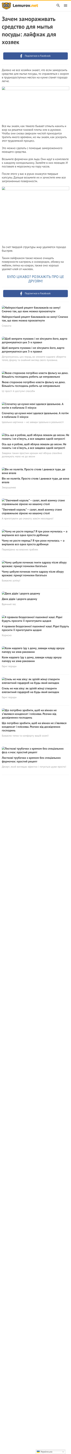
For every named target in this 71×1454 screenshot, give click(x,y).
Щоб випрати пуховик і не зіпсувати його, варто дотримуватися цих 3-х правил (33, 349)
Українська (46, 1451)
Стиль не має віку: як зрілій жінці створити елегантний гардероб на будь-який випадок (30, 690)
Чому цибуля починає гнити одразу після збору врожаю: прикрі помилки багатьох (33, 573)
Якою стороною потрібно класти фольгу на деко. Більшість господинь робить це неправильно (33, 384)
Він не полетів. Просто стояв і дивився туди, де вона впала (35, 480)
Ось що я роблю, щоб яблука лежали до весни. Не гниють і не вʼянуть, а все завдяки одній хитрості (34, 446)
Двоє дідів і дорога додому (19, 599)
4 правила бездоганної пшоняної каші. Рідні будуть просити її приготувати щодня (35, 628)
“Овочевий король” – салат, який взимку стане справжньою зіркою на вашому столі (32, 511)
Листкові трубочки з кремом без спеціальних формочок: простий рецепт (31, 759)
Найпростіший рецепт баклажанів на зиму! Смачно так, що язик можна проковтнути (35, 318)
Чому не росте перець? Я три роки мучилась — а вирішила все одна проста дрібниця (33, 542)
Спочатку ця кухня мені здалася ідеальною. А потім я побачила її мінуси (35, 415)
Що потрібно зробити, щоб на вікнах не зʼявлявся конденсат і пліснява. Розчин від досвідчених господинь (34, 726)
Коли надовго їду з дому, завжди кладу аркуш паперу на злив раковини (32, 659)
